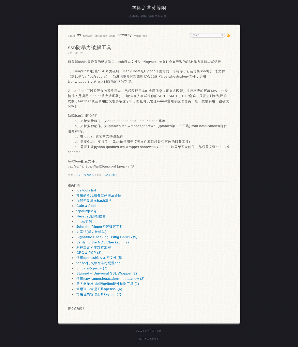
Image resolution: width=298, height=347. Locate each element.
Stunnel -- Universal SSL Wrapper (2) (106, 273)
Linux (71, 35)
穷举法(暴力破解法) (91, 231)
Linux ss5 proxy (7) (91, 268)
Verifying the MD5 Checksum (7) (102, 242)
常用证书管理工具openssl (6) (99, 289)
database (101, 35)
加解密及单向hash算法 (94, 200)
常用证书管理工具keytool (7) (98, 294)
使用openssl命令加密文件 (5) (99, 257)
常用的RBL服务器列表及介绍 (98, 195)
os (79, 35)
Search (222, 35)
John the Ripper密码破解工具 (99, 226)
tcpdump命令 (86, 211)
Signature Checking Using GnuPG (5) (106, 237)
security (125, 35)
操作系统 (89, 175)
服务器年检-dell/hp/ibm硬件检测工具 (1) (107, 283)
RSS (228, 35)
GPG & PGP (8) (89, 252)
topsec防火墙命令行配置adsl (99, 263)
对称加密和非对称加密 (93, 247)
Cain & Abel (86, 206)
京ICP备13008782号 (149, 338)
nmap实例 (84, 221)
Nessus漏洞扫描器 (91, 216)
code (112, 35)
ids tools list (86, 190)
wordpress (140, 35)
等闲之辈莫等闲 (149, 8)
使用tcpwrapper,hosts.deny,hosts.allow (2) (110, 278)
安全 (78, 175)
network (88, 35)
